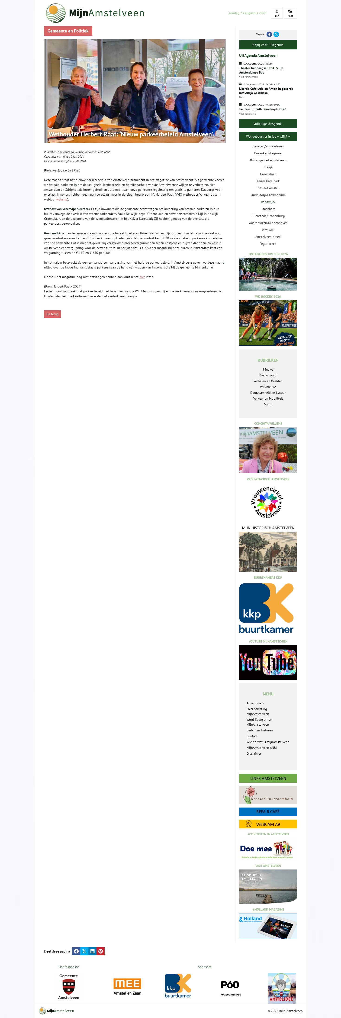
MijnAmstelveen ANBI (262, 748)
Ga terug (52, 314)
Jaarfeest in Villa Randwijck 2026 (262, 109)
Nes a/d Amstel (268, 188)
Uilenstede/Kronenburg (268, 216)
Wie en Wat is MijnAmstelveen (268, 742)
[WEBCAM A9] (268, 824)
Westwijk (268, 230)
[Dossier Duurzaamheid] (268, 795)
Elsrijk (268, 167)
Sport (268, 404)
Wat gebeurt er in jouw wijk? (267, 136)
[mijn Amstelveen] (98, 13)
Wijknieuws (268, 387)
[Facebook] (269, 34)
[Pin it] (101, 951)
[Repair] (268, 812)
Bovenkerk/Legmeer (268, 153)
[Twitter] (276, 34)
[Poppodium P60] (230, 987)
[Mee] (127, 987)
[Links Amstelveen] (268, 778)
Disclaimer (254, 753)
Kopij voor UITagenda (268, 45)
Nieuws (268, 369)
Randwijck (268, 202)
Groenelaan (268, 174)
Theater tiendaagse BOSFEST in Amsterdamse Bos (261, 70)
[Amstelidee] (281, 988)
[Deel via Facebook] (76, 951)
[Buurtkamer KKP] (178, 986)
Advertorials (255, 703)
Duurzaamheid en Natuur (268, 393)
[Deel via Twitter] (84, 951)
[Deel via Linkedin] (92, 951)
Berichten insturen (260, 730)
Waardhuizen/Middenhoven (268, 223)
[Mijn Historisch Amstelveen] (268, 548)
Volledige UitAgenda (268, 124)
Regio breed (268, 244)
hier (142, 277)
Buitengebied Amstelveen (268, 160)
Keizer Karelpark (268, 181)
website (61, 199)
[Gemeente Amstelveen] (68, 987)
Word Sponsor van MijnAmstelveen (260, 722)
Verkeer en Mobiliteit (97, 152)
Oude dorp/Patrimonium (268, 195)
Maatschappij (268, 375)
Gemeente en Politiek (71, 152)
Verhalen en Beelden (268, 381)
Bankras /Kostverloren (268, 146)
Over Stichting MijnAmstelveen (258, 711)
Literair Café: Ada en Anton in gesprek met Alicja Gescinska (266, 91)
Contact (252, 736)
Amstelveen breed (268, 237)
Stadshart (268, 209)
